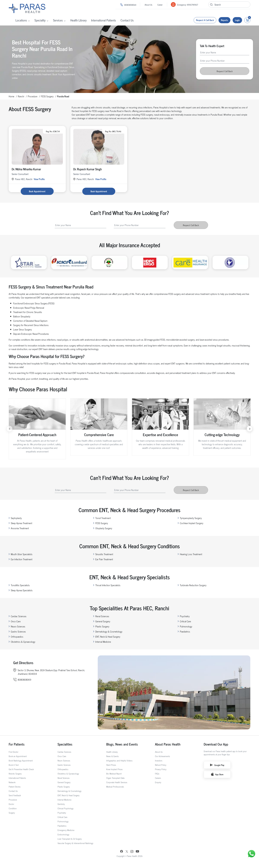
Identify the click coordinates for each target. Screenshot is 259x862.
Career (159, 4)
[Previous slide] (9, 429)
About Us (148, 4)
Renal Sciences (102, 616)
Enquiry (158, 782)
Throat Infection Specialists (107, 585)
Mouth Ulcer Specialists (21, 554)
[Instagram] (132, 851)
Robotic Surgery (15, 773)
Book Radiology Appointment (21, 760)
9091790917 (192, 4)
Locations (21, 20)
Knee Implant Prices (114, 769)
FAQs (157, 773)
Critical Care (185, 621)
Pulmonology (186, 626)
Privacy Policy (160, 769)
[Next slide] (250, 429)
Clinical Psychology (65, 808)
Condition (13, 808)
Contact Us (127, 20)
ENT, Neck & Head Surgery (107, 636)
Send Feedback (15, 795)
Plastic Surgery (102, 626)
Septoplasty (16, 518)
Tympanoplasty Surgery (191, 518)
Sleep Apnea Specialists (22, 590)
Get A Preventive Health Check (21, 769)
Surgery (12, 812)
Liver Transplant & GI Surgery (70, 838)
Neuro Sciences (18, 626)
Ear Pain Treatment (104, 559)
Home (11, 96)
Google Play (219, 765)
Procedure (32, 96)
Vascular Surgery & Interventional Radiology (75, 843)
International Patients (103, 20)
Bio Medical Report (114, 773)
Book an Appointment (18, 756)
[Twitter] (126, 851)
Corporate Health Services (116, 782)
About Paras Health (167, 744)
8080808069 (130, 4)
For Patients (17, 744)
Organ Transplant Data (115, 778)
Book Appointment (37, 191)
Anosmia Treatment (20, 528)
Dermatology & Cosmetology (108, 631)
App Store (219, 774)
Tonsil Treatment (103, 518)
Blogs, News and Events (122, 744)
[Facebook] (121, 852)
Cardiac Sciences (18, 616)
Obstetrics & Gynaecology (23, 641)
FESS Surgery (47, 96)
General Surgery (102, 621)
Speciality (40, 20)
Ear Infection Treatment (21, 559)
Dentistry (61, 804)
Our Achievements (162, 756)
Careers (158, 778)
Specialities (65, 744)
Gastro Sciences (18, 631)
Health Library (78, 20)
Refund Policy (160, 765)
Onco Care (16, 621)
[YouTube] (137, 852)
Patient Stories (15, 786)
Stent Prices (111, 765)
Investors (158, 760)
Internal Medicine (103, 641)
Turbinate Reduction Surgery (193, 585)
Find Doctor (13, 751)
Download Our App (216, 744)
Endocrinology (63, 834)
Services (58, 20)
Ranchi (21, 96)
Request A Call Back (205, 20)
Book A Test (14, 765)
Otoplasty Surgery (103, 528)
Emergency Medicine (66, 830)
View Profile (39, 179)
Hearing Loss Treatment (191, 554)
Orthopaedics (17, 636)
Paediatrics (185, 631)
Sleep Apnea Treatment (21, 523)
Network (12, 782)
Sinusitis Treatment (104, 554)
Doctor (11, 804)
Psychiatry (185, 616)
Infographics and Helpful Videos (119, 760)
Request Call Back (225, 71)
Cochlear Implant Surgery (191, 523)
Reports (224, 20)
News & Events (112, 756)
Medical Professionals (115, 786)
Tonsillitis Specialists (20, 585)
